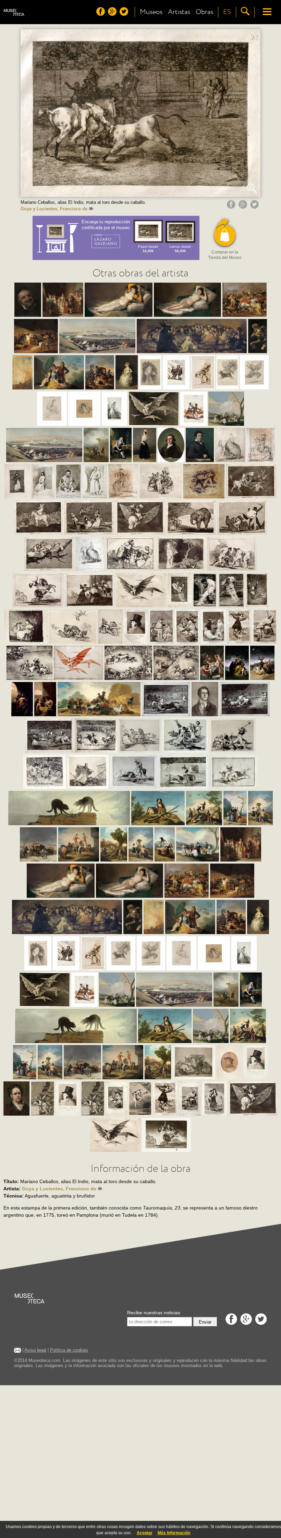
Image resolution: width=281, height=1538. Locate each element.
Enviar (205, 1322)
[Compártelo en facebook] (232, 207)
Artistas (179, 12)
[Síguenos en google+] (113, 14)
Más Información (174, 1532)
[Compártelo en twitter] (255, 207)
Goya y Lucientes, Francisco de (54, 208)
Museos (151, 12)
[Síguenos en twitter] (125, 14)
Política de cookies (69, 1350)
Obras (204, 12)
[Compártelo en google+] (244, 207)
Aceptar (144, 1532)
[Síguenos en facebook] (101, 14)
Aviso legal (35, 1350)
